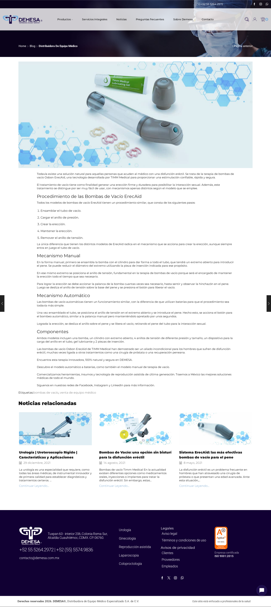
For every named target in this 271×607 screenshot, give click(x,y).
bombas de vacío (45, 392)
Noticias (121, 19)
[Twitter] (168, 577)
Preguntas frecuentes (150, 19)
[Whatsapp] (267, 4)
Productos (64, 19)
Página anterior (243, 46)
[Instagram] (260, 4)
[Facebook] (254, 4)
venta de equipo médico (78, 392)
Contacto (207, 19)
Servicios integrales (94, 19)
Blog (32, 46)
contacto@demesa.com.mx (39, 558)
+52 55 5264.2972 (36, 549)
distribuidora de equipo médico (58, 46)
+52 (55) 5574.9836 (74, 549)
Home (22, 46)
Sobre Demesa (183, 19)
